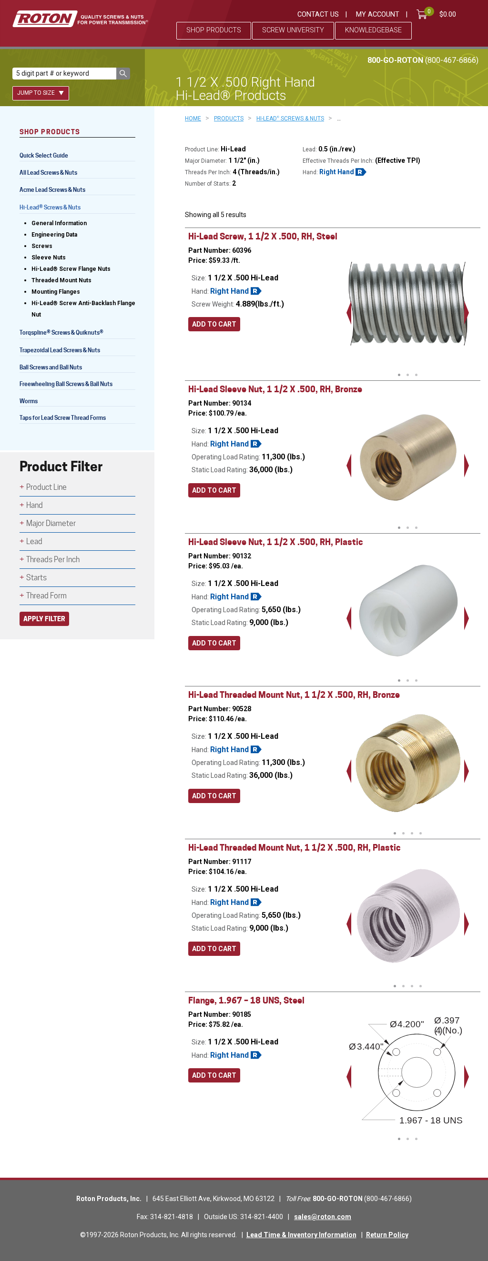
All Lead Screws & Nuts (48, 172)
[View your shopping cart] (424, 14)
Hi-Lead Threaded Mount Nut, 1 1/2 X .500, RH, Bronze (294, 695)
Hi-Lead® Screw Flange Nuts (71, 269)
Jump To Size (36, 92)
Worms (29, 401)
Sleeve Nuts (48, 257)
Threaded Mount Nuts (61, 280)
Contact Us (318, 14)
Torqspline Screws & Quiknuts (61, 333)
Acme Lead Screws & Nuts (52, 189)
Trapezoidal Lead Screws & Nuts (60, 350)
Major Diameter (51, 523)
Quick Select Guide (44, 155)
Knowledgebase (373, 30)
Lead (34, 541)
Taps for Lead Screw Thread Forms (63, 417)
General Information (59, 223)
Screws (41, 246)
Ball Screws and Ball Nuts (51, 367)
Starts (36, 577)
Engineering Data (54, 234)
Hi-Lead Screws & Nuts (50, 208)
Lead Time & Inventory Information (301, 1235)
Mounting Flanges (55, 291)
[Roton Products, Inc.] (80, 18)
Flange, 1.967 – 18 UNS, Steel (246, 1000)
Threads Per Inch (53, 559)
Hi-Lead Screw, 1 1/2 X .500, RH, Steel (262, 236)
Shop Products (213, 30)
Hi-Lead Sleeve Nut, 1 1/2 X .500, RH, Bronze (275, 389)
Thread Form (46, 595)
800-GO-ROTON (422, 60)
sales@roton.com (322, 1217)
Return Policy (387, 1235)
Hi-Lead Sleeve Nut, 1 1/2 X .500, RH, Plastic (275, 542)
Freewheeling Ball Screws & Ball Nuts (66, 383)
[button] (123, 73)
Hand (34, 505)
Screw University (293, 30)
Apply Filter (44, 619)
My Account (377, 14)
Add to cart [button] (214, 324)
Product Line (46, 487)
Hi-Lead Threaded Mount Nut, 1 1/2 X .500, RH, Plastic (294, 848)
